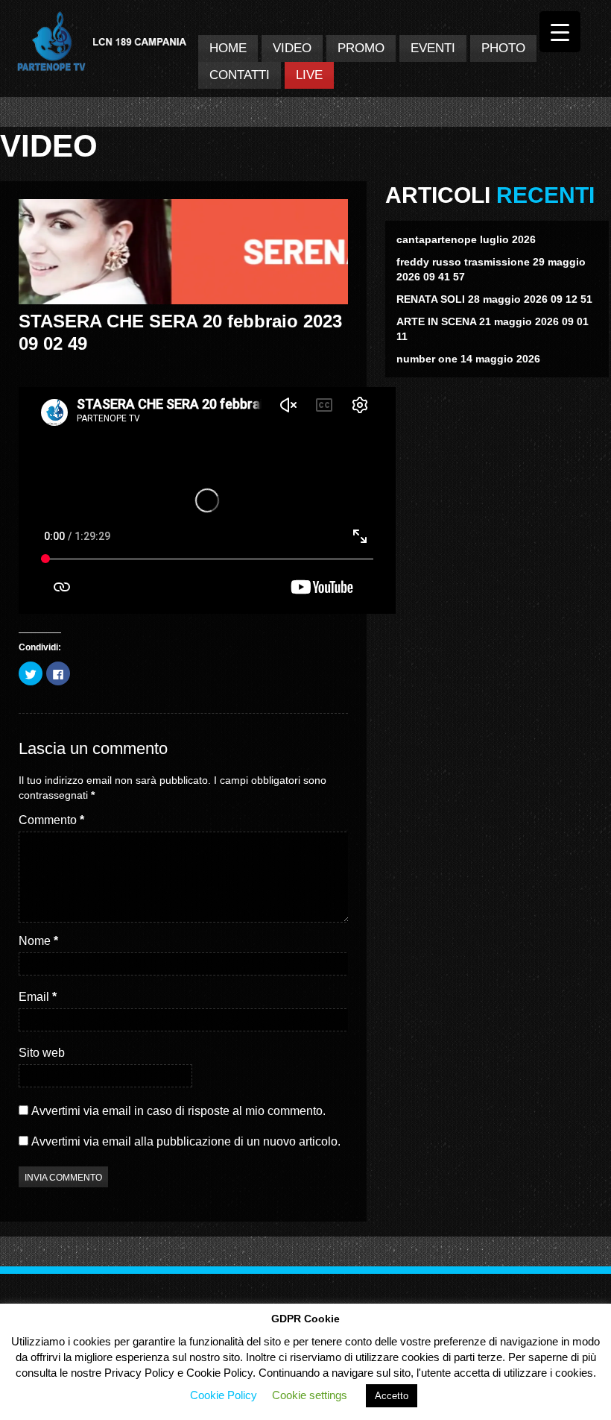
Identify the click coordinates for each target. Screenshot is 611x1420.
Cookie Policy (223, 1395)
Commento (51, 820)
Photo (503, 48)
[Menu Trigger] (559, 31)
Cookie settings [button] (309, 1395)
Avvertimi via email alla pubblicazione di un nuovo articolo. (186, 1141)
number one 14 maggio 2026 (468, 359)
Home (228, 48)
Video (292, 48)
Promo (361, 48)
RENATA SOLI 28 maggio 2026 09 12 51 (494, 299)
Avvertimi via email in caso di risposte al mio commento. (178, 1111)
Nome (38, 940)
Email (38, 996)
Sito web (42, 1052)
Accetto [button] (391, 1395)
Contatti (239, 75)
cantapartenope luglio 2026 (466, 239)
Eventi (433, 48)
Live (309, 75)
